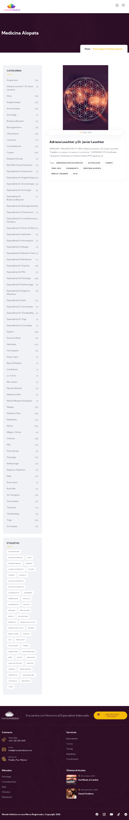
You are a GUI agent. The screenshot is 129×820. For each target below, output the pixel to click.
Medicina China (14, 413)
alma (29, 557)
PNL (9, 444)
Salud (19, 657)
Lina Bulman (12, 369)
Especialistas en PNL (16, 272)
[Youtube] (111, 814)
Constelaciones (14, 146)
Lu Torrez (11, 375)
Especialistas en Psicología (18, 278)
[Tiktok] (118, 814)
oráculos (20, 640)
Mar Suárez (12, 382)
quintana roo (28, 651)
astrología (94, 163)
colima (31, 569)
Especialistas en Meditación (19, 259)
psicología (13, 646)
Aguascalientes (15, 557)
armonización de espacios (69, 163)
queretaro (13, 651)
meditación (25, 610)
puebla (26, 646)
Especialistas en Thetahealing (20, 313)
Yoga (9, 520)
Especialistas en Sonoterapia (20, 306)
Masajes (10, 407)
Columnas (11, 140)
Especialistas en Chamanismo (20, 212)
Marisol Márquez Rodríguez (19, 400)
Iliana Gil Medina (14, 363)
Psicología (11, 457)
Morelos (12, 622)
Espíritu (10, 331)
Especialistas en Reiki (16, 300)
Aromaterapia (13, 108)
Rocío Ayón (12, 482)
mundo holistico (28, 622)
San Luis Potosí (15, 663)
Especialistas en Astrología (19, 190)
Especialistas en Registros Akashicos (18, 292)
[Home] (10, 715)
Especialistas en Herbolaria (19, 234)
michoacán (23, 616)
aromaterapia (14, 563)
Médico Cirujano (60, 174)
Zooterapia (12, 526)
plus (75, 174)
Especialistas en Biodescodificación (15, 198)
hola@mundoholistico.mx (20, 750)
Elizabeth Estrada (15, 158)
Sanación (30, 657)
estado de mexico (16, 581)
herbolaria (13, 598)
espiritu (22, 575)
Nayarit (31, 628)
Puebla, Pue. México (17, 760)
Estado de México (16, 587)
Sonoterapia (12, 501)
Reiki (9, 476)
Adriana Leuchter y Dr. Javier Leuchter (77, 142)
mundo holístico (16, 628)
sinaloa (30, 663)
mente (11, 616)
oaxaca (26, 634)
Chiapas (28, 563)
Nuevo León (13, 634)
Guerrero (28, 593)
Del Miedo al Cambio (88, 780)
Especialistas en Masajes (17, 247)
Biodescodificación (15, 121)
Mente (10, 426)
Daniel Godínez (86, 793)
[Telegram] (125, 814)
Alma (9, 96)
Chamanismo (13, 133)
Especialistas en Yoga (16, 319)
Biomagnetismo (14, 127)
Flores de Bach (14, 338)
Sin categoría (13, 495)
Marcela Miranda (14, 388)
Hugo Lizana (12, 357)
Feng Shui (56, 168)
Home (87, 49)
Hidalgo (26, 598)
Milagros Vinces (14, 432)
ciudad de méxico (16, 569)
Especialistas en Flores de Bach (21, 228)
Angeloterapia (13, 102)
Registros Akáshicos (16, 469)
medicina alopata (92, 168)
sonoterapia (25, 669)
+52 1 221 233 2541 (16, 740)
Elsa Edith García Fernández (20, 165)
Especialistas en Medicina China (21, 253)
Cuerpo (109, 163)
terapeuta (13, 675)
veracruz (25, 681)
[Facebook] (97, 814)
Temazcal (11, 507)
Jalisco (26, 604)
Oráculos (11, 438)
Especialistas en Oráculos (18, 265)
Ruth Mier (11, 488)
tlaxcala (12, 681)
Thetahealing (13, 513)
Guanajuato (72, 168)
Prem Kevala (13, 451)
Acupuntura (12, 80)
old (10, 640)
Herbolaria (11, 344)
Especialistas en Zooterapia (19, 325)
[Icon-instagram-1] (104, 814)
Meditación (12, 419)
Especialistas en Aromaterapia (20, 184)
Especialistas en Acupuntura (19, 171)
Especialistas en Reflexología (20, 284)
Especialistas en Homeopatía (20, 240)
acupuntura (14, 551)
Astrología (11, 114)
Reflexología (13, 463)
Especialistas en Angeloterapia (21, 177)
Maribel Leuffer (14, 394)
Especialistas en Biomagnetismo (21, 206)
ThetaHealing (28, 675)
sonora (11, 669)
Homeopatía (12, 350)
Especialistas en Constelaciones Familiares (21, 220)
